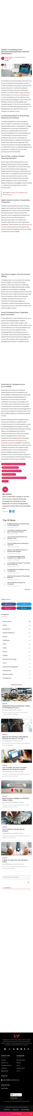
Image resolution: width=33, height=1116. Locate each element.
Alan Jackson (9, 57)
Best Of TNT (4, 1071)
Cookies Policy (7, 1109)
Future (18, 1065)
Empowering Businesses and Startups (11, 470)
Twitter (25, 604)
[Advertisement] (16, 27)
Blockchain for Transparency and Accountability (13, 464)
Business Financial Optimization (10, 467)
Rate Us (21, 1098)
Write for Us (4, 1062)
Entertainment (20, 1068)
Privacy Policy (15, 1109)
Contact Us (4, 1068)
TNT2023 (5, 481)
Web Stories (4, 1088)
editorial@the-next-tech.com (11, 1080)
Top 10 (18, 1071)
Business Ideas (20, 1060)
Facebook (9, 604)
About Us (3, 1060)
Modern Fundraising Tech (9, 474)
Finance (24, 57)
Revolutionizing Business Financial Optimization (14, 477)
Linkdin (24, 608)
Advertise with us (6, 1065)
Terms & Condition (25, 1109)
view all (26, 589)
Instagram (9, 608)
